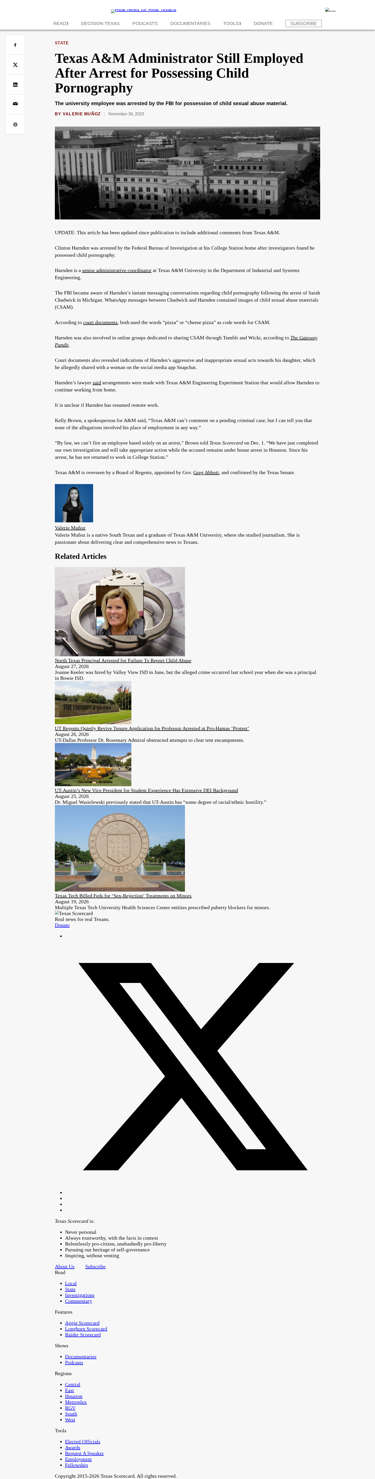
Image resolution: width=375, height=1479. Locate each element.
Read (59, 23)
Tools (231, 23)
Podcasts (145, 23)
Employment (78, 1459)
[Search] (330, 10)
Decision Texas (100, 23)
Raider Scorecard (83, 1334)
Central (72, 1384)
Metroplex (76, 1402)
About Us (64, 1266)
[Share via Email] (15, 104)
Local (71, 1283)
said (97, 382)
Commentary (78, 1301)
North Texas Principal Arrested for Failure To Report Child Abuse (123, 660)
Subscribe (303, 23)
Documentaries (190, 23)
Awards (72, 1447)
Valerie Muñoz (82, 114)
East (69, 1390)
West (70, 1419)
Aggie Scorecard (82, 1323)
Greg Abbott (206, 472)
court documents (100, 322)
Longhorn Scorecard (86, 1329)
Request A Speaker (84, 1453)
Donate (263, 23)
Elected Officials (82, 1441)
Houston (73, 1396)
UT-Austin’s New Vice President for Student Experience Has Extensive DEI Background (146, 790)
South (71, 1413)
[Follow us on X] (192, 1192)
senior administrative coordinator (117, 270)
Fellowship (76, 1465)
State (62, 43)
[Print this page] (15, 124)
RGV (70, 1408)
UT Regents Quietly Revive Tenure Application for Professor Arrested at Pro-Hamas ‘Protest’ (152, 728)
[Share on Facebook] (15, 45)
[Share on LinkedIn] (15, 84)
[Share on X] (15, 65)
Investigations (79, 1295)
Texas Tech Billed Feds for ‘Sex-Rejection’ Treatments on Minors (123, 895)
